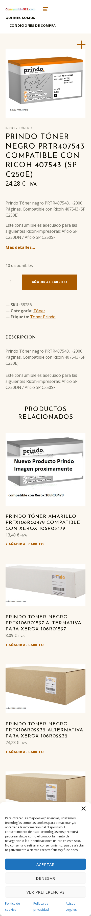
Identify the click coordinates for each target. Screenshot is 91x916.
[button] (83, 808)
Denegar (45, 878)
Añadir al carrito (49, 282)
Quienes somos (20, 17)
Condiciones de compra (33, 25)
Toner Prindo (43, 317)
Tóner (24, 128)
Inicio (10, 128)
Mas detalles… (20, 247)
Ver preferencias (46, 892)
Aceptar (45, 864)
